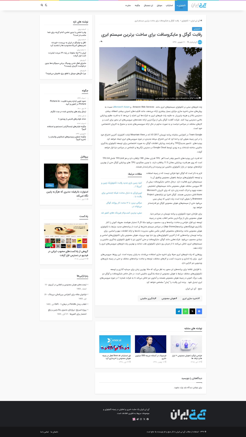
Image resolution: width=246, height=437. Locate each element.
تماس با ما (44, 431)
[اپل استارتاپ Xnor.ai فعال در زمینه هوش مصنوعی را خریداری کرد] (115, 344)
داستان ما (54, 431)
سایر (129, 5)
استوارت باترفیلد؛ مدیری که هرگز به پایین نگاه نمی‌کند (67, 194)
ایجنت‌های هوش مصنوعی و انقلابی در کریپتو (67, 284)
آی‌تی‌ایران (193, 42)
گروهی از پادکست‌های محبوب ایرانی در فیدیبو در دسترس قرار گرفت (68, 253)
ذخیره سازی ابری (190, 298)
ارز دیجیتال (148, 5)
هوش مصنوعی (169, 298)
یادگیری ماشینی (147, 298)
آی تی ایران (195, 20)
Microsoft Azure (122, 107)
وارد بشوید (178, 387)
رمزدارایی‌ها (82, 276)
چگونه (137, 5)
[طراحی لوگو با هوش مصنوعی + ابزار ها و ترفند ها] (186, 344)
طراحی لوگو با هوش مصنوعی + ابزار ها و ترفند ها (187, 357)
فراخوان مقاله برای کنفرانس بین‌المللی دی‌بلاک (67, 294)
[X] (144, 419)
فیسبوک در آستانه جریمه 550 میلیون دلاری (150, 357)
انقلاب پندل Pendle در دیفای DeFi (70, 304)
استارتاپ (169, 5)
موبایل (159, 5)
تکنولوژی (182, 5)
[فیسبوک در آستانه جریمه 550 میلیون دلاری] (150, 344)
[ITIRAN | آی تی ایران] (198, 5)
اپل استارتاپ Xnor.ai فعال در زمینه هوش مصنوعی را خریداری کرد (116, 357)
